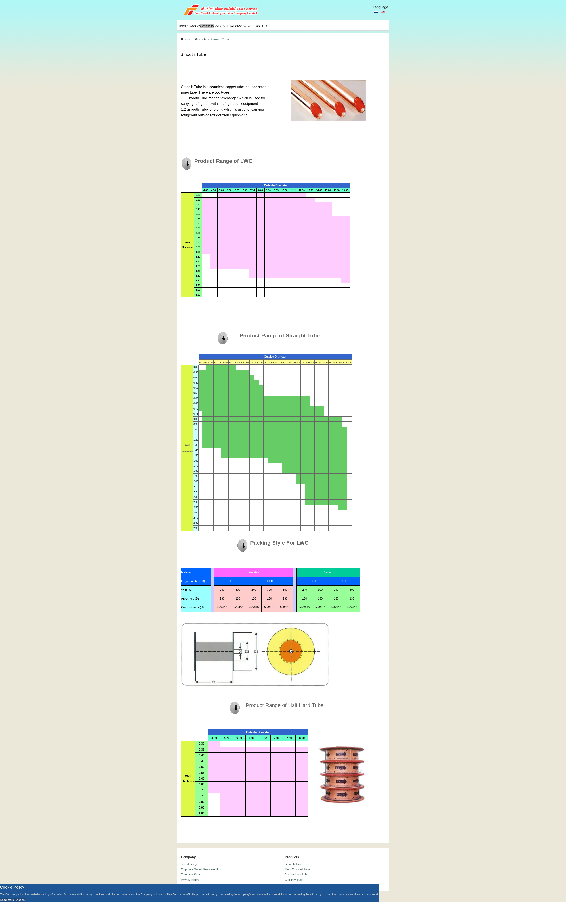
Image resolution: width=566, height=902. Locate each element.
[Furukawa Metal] (236, 10)
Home (183, 26)
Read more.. (8, 900)
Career (262, 26)
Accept (20, 900)
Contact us (249, 26)
